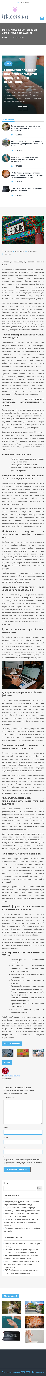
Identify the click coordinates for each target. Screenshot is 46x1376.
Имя (6, 1128)
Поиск (6, 1183)
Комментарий (10, 1098)
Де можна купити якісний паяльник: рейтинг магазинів (27, 189)
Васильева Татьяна (12, 1076)
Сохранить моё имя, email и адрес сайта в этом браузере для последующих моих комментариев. (23, 1161)
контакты (40, 1372)
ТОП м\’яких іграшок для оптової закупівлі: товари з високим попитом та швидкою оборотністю (27, 175)
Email (6, 1137)
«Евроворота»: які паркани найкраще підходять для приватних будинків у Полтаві (27, 143)
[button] (42, 18)
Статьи (8, 64)
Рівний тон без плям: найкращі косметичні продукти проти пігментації (21, 76)
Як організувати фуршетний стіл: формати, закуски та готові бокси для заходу (26, 128)
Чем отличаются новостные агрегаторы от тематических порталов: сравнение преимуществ (22, 1264)
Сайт (5, 1147)
